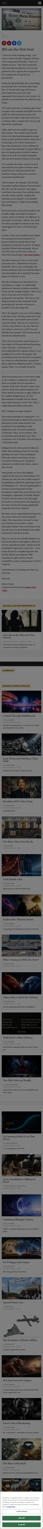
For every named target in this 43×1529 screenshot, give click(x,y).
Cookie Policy (11, 1507)
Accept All (21, 1524)
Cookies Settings (21, 1511)
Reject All (21, 1518)
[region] (21, 1510)
